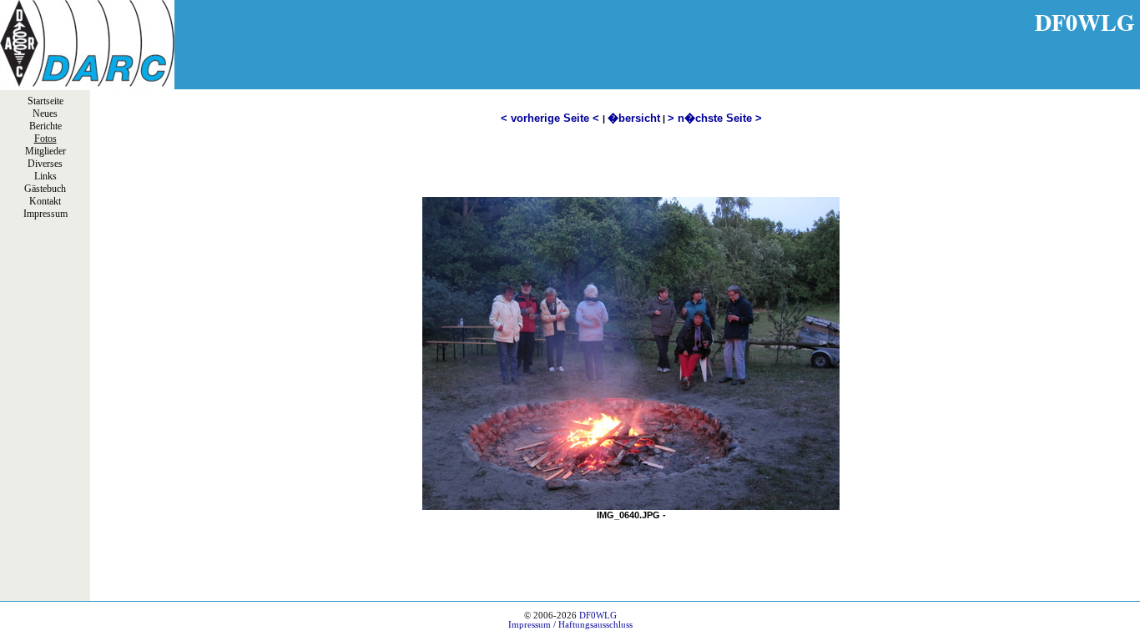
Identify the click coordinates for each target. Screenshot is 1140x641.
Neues (45, 113)
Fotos (45, 138)
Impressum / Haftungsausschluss (570, 624)
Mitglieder (45, 151)
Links (45, 176)
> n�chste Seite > (715, 118)
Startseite (45, 101)
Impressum (45, 214)
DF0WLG (598, 615)
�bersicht (634, 118)
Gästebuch (45, 188)
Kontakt (45, 201)
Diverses (45, 163)
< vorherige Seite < (552, 118)
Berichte (45, 126)
